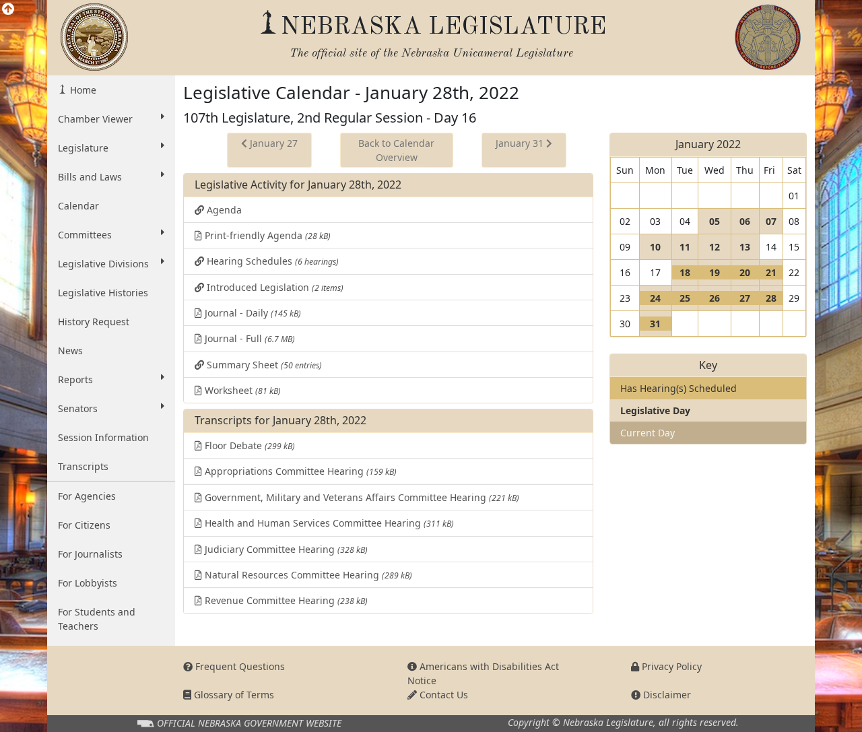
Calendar (78, 205)
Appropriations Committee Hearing (299, 471)
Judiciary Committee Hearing (285, 549)
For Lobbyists (87, 582)
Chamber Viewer (95, 118)
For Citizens (84, 525)
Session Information (103, 437)
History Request (93, 321)
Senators (78, 408)
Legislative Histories (103, 292)
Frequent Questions (239, 666)
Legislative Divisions (103, 263)
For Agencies (87, 496)
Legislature (83, 147)
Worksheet (241, 390)
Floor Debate (248, 445)
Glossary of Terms (232, 694)
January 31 (521, 143)
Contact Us (442, 694)
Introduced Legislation (273, 287)
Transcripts (83, 466)
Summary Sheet (263, 364)
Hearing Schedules (271, 261)
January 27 (272, 143)
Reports (75, 379)
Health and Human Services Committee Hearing (328, 523)
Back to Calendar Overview (396, 150)
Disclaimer (665, 694)
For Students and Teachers (96, 618)
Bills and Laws (90, 176)
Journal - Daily (251, 312)
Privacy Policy (670, 666)
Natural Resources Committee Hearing (307, 574)
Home (81, 90)
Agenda (223, 209)
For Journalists (90, 553)
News (70, 350)
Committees (85, 234)
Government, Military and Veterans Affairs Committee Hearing (360, 497)
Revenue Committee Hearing (285, 600)
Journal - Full (248, 338)
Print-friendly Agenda (266, 235)
